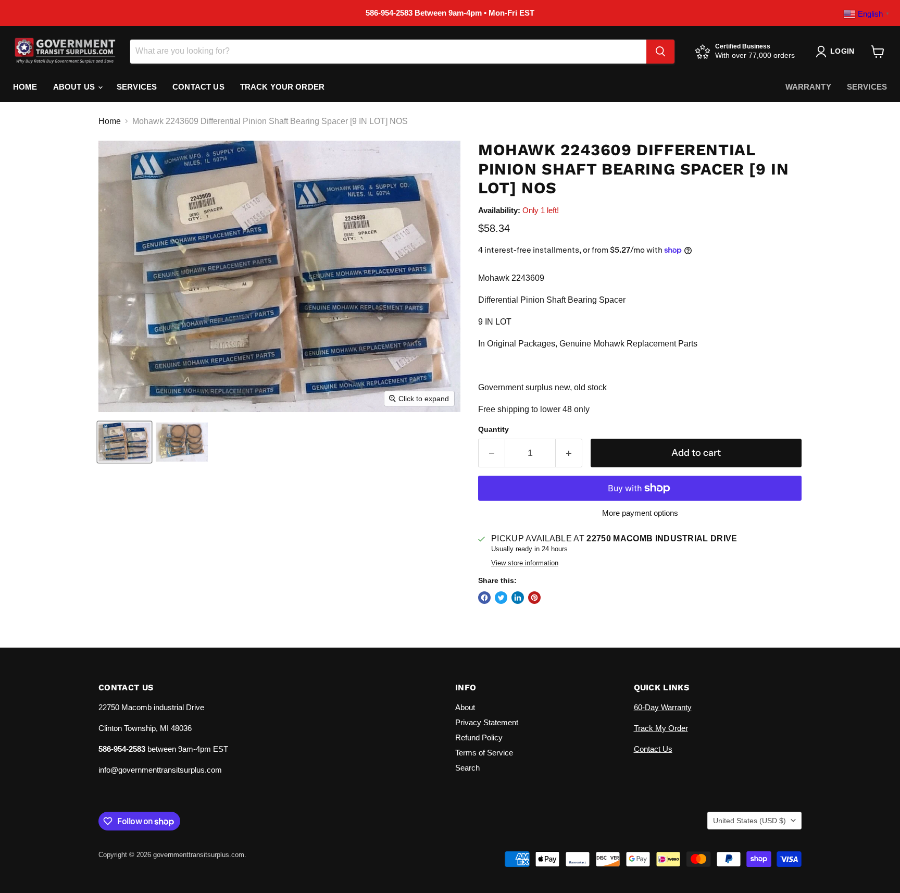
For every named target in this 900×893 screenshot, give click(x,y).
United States (749, 820)
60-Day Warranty (663, 707)
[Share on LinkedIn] (517, 597)
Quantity (493, 429)
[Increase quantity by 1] (569, 453)
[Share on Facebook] (484, 597)
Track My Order (661, 728)
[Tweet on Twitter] (501, 597)
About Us (75, 86)
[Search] (660, 52)
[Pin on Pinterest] (534, 597)
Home (25, 86)
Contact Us (198, 86)
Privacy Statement (486, 722)
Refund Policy (479, 737)
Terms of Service (484, 752)
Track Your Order (282, 86)
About (465, 707)
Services (137, 86)
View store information (524, 563)
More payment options (640, 512)
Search (467, 767)
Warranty (808, 86)
